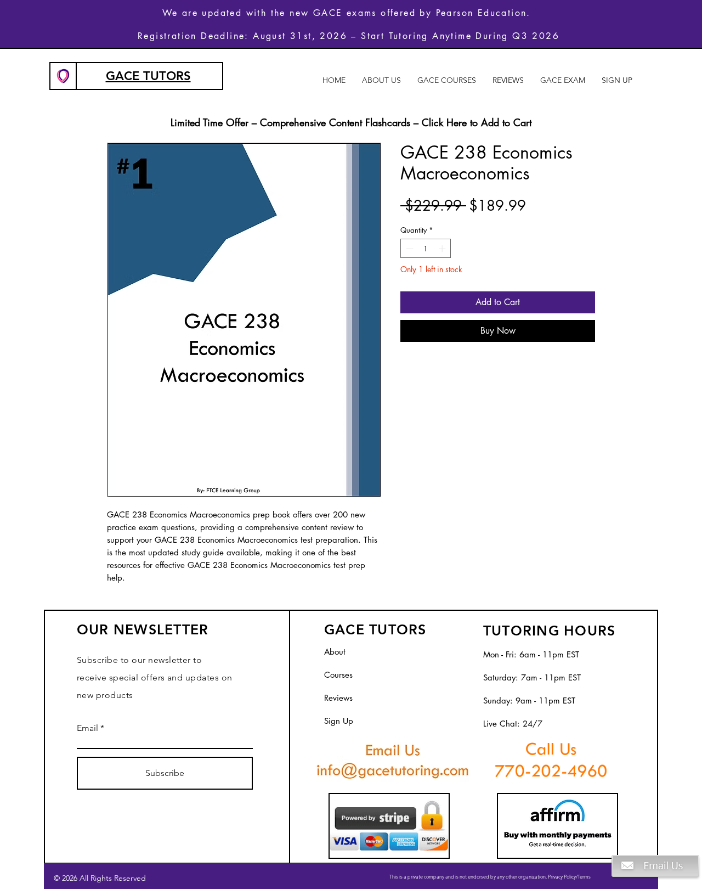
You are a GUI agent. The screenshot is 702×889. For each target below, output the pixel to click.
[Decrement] (408, 248)
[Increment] (443, 248)
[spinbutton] (426, 248)
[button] (655, 886)
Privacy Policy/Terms (569, 876)
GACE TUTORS (148, 76)
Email (87, 728)
